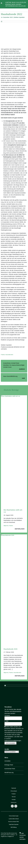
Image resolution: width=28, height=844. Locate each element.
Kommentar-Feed (9, 768)
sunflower (12, 834)
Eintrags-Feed (8, 765)
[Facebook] (12, 806)
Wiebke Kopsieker (19, 17)
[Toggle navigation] (25, 10)
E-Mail (6, 721)
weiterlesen (19, 529)
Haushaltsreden (9, 354)
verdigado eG (10, 836)
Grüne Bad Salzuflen (15, 2)
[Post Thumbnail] (14, 450)
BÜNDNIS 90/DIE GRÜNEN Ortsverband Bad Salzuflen (15, 5)
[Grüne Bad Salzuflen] (3, 4)
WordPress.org (8, 772)
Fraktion (3, 354)
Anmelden (7, 761)
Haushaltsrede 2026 (10, 649)
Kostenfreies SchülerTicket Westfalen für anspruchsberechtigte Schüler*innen (14, 366)
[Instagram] (15, 806)
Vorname (7, 715)
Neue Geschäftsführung (14, 377)
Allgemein (6, 525)
